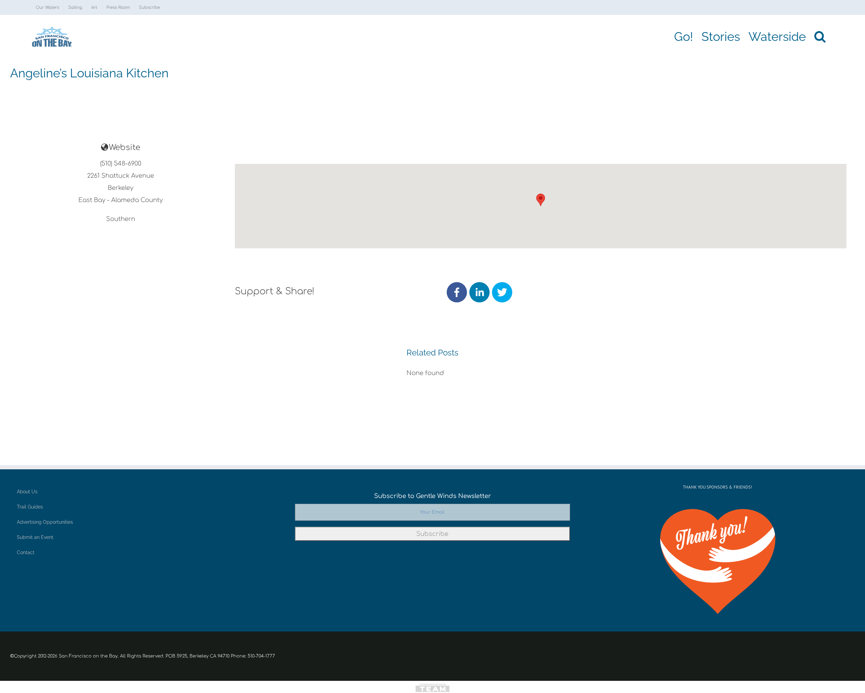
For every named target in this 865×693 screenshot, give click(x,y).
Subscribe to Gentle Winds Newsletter (432, 496)
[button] (819, 36)
